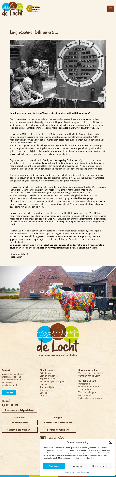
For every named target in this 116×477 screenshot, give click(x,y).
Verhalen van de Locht (89, 375)
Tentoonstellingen (87, 392)
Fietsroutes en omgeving (90, 397)
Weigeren (77, 466)
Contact (43, 395)
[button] (110, 442)
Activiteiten (45, 372)
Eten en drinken (47, 375)
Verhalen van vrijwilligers (90, 372)
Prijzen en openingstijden (52, 381)
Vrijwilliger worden (19, 429)
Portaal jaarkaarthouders (58, 422)
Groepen (44, 389)
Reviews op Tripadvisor (19, 410)
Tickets (8, 392)
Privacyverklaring (82, 472)
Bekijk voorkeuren (100, 466)
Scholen (44, 392)
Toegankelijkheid (48, 387)
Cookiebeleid (69, 472)
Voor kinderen (85, 389)
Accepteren (54, 466)
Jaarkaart (44, 384)
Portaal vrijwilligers (58, 429)
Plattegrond (84, 383)
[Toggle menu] (110, 9)
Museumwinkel (85, 395)
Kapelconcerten (47, 378)
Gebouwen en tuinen (88, 386)
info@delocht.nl (9, 385)
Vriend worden (19, 422)
